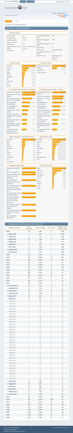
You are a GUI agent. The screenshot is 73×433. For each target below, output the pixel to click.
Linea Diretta (40, 70)
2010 (8, 404)
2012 (8, 399)
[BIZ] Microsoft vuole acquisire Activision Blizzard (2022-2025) (12, 131)
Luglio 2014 (12, 298)
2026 (8, 231)
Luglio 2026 (12, 236)
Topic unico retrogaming (13, 92)
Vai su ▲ (67, 427)
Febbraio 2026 (13, 249)
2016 (8, 278)
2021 (8, 265)
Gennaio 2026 (13, 252)
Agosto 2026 (12, 234)
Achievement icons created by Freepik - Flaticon (14, 431)
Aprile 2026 (12, 244)
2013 (8, 397)
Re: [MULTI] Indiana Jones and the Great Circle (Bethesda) (14, 176)
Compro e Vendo (41, 72)
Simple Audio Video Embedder (10, 429)
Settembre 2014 (13, 293)
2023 (8, 260)
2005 (8, 417)
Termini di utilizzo (60, 427)
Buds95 (39, 181)
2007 (8, 412)
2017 (8, 275)
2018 (8, 273)
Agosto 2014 (12, 296)
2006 (8, 415)
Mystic (8, 72)
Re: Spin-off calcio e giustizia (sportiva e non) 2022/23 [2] (13, 181)
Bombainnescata (41, 157)
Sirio (8, 159)
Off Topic (39, 68)
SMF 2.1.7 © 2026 (7, 427)
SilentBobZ (10, 77)
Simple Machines (15, 427)
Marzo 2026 (12, 247)
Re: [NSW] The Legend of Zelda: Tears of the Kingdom (13, 206)
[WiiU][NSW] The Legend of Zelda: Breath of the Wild (13, 125)
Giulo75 (9, 74)
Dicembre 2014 (13, 285)
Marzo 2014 (12, 389)
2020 (8, 267)
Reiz (8, 83)
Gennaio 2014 (13, 394)
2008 (8, 409)
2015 (8, 280)
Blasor (8, 70)
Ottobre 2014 (13, 291)
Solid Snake (10, 81)
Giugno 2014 (12, 381)
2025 (8, 254)
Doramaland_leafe (57, 50)
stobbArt (39, 177)
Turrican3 (9, 66)
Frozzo (39, 188)
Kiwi (38, 150)
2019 (8, 270)
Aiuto (54, 427)
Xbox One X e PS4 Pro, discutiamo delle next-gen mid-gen (14, 115)
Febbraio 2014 (13, 391)
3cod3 (38, 186)
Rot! (38, 155)
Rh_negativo (10, 161)
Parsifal (9, 85)
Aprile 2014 (12, 386)
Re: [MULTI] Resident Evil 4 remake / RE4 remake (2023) (14, 212)
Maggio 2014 (12, 384)
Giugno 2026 (12, 239)
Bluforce (9, 68)
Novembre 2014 (13, 288)
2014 (8, 283)
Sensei (8, 155)
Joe (7, 79)
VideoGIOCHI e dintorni (43, 66)
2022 (8, 262)
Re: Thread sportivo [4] (13, 172)
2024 (8, 257)
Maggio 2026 (12, 242)
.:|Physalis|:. (10, 157)
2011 (8, 402)
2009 (8, 407)
